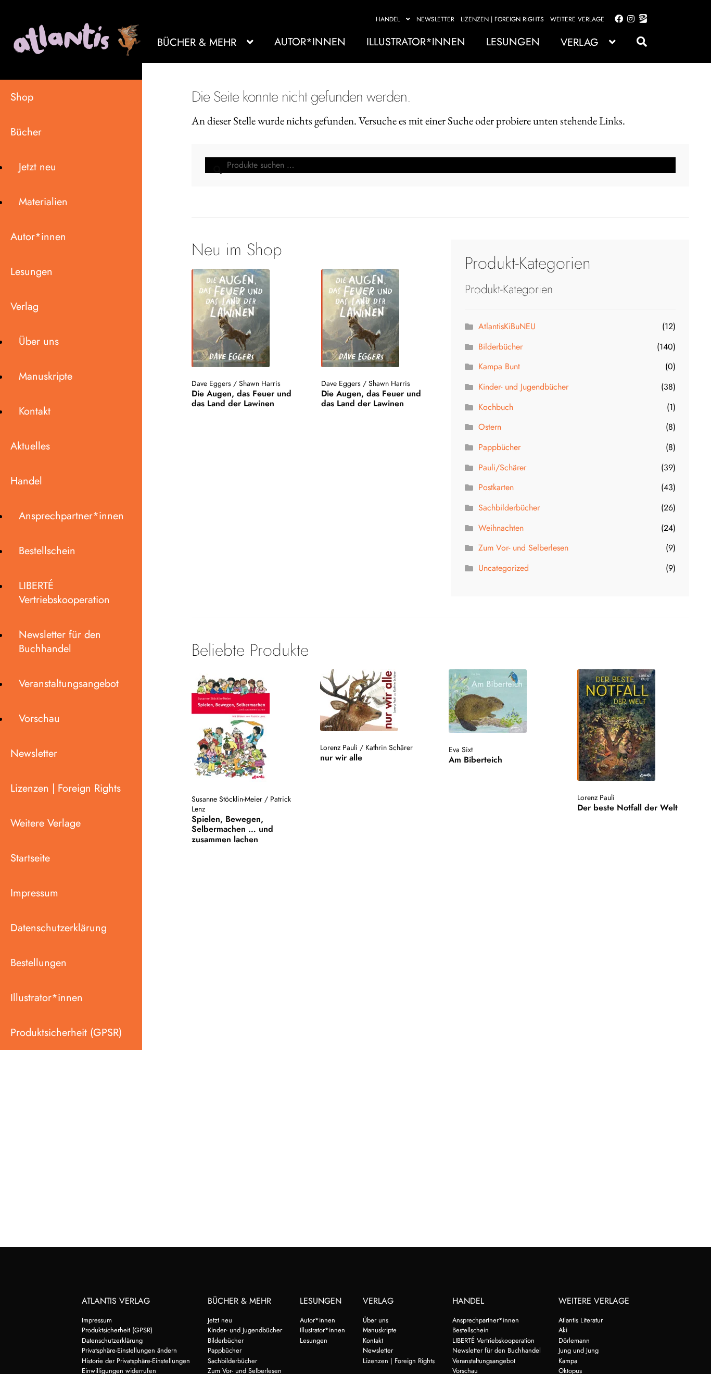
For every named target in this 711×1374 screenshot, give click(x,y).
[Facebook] (617, 19)
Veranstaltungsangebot (69, 683)
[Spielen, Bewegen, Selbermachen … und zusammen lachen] (246, 725)
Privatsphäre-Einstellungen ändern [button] (129, 1350)
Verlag (580, 42)
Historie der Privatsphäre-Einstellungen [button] (136, 1361)
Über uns (39, 341)
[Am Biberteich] (503, 701)
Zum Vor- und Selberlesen (523, 548)
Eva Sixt (461, 749)
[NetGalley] (641, 19)
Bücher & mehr (196, 42)
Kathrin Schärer (389, 747)
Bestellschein (47, 550)
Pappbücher (499, 447)
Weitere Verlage (577, 19)
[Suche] (636, 42)
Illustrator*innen (415, 41)
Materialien (43, 201)
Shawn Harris (260, 383)
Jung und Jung (578, 1350)
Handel (388, 19)
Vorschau (39, 718)
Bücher (26, 132)
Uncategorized (503, 568)
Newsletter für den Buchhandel (60, 641)
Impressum (34, 893)
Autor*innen (310, 41)
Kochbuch (495, 407)
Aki (562, 1330)
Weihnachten (501, 528)
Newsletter (435, 19)
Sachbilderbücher (509, 508)
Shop (21, 97)
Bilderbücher (500, 347)
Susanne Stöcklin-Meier (227, 799)
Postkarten (496, 487)
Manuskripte (45, 376)
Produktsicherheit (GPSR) (66, 1032)
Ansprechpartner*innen (71, 515)
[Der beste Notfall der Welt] (632, 725)
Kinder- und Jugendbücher (523, 387)
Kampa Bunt (499, 366)
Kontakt (34, 411)
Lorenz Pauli (339, 747)
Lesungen (513, 41)
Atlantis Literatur (580, 1320)
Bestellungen (38, 962)
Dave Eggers (211, 383)
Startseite (30, 858)
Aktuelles (30, 446)
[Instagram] (629, 19)
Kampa (567, 1361)
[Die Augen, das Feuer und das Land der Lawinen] (246, 318)
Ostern (489, 427)
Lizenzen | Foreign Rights (502, 19)
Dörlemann (574, 1340)
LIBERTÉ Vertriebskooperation (64, 592)
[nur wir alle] (375, 700)
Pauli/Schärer (502, 467)
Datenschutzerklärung (58, 927)
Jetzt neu (37, 166)
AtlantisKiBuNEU (507, 326)
